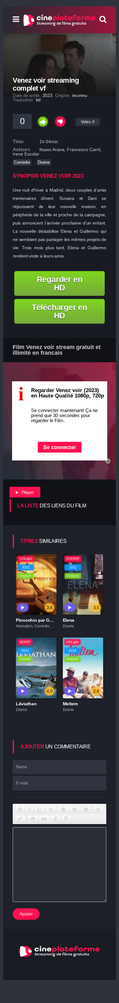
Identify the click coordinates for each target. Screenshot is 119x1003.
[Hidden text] (33, 818)
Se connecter (59, 447)
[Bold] (20, 809)
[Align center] (74, 809)
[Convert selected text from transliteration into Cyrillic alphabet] (55, 818)
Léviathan (26, 703)
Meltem (70, 703)
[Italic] (29, 809)
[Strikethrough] (50, 809)
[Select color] (20, 818)
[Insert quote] (44, 818)
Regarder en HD (60, 283)
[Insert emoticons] (98, 809)
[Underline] (39, 809)
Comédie (22, 162)
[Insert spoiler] (66, 818)
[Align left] (63, 809)
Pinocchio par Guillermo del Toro (50, 620)
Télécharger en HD (59, 311)
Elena (69, 620)
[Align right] (85, 809)
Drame (44, 162)
